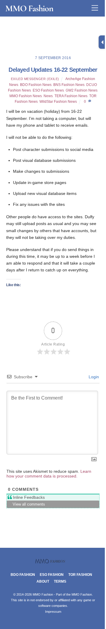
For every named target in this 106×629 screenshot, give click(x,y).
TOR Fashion (80, 575)
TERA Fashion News (70, 96)
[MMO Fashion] (53, 562)
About (43, 581)
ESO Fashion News (48, 90)
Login (93, 376)
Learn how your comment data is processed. (48, 473)
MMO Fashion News (25, 96)
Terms (60, 581)
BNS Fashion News (69, 85)
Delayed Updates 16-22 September (53, 69)
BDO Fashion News (36, 85)
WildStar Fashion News (58, 102)
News (48, 96)
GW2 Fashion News (81, 90)
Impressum (53, 611)
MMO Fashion (82, 594)
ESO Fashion (52, 575)
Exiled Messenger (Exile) (35, 79)
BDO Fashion (23, 575)
